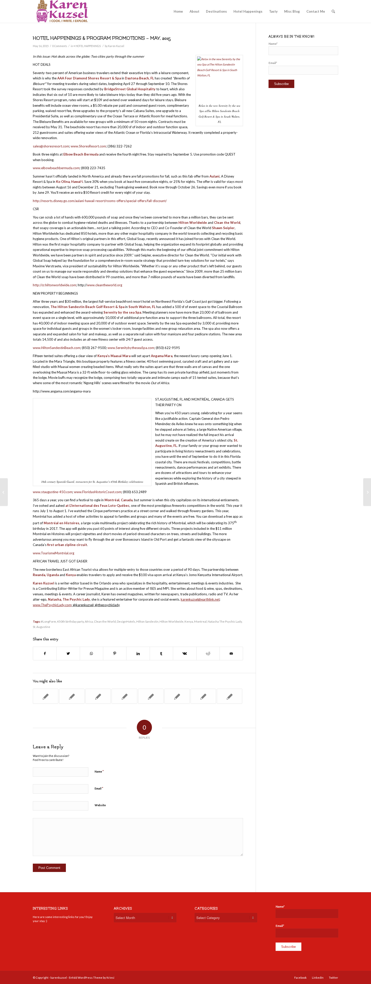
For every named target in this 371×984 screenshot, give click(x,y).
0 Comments (59, 46)
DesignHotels (126, 621)
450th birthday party (70, 621)
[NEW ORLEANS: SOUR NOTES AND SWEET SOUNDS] (4, 492)
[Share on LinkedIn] (137, 653)
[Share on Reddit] (208, 653)
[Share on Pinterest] (114, 653)
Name (99, 771)
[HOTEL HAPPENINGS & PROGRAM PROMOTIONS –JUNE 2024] (177, 696)
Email (99, 788)
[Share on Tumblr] (161, 653)
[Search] (333, 11)
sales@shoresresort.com (51, 146)
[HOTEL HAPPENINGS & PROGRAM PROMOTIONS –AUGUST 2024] (151, 696)
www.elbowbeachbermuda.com (56, 168)
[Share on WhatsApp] (91, 653)
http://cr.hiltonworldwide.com (54, 285)
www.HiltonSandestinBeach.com (56, 348)
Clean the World (105, 621)
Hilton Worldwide (171, 621)
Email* (273, 63)
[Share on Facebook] (44, 653)
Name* (273, 44)
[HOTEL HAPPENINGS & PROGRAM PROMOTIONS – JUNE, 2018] (203, 696)
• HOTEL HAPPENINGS (87, 46)
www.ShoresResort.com (88, 146)
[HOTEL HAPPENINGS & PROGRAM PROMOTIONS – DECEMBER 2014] (45, 696)
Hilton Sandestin (147, 621)
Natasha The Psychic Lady (225, 621)
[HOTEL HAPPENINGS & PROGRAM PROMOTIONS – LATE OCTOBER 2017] (124, 696)
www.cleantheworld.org (104, 285)
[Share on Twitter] (68, 653)
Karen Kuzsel (116, 46)
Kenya (188, 621)
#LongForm (48, 621)
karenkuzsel (58, 977)
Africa (89, 621)
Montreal (200, 621)
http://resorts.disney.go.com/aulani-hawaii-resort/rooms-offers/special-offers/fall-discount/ (100, 201)
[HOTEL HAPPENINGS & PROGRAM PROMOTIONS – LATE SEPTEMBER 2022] (229, 696)
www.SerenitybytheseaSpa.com (131, 348)
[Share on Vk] (184, 653)
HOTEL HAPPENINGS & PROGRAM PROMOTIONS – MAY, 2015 (102, 38)
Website (100, 805)
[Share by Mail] (231, 653)
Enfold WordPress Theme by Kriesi (91, 977)
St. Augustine (41, 626)
